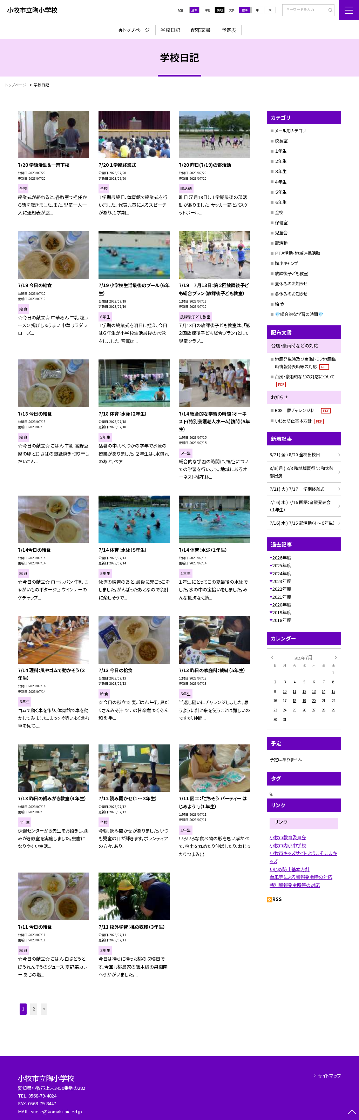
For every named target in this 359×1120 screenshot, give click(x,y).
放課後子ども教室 (291, 273)
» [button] (44, 1009)
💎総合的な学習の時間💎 (299, 314)
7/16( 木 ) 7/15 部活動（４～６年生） (302, 523)
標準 (245, 10)
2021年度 (281, 597)
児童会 (281, 233)
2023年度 (281, 581)
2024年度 (281, 573)
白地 (207, 10)
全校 (279, 212)
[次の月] (336, 657)
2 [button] (34, 1009)
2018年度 (281, 620)
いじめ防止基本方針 (298, 421)
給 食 (279, 304)
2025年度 (281, 565)
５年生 (280, 192)
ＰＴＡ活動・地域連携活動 (297, 253)
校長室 (281, 141)
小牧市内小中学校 (288, 845)
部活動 (281, 243)
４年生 (280, 182)
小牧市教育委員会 (288, 837)
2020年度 (281, 604)
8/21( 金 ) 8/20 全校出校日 (295, 454)
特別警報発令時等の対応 (295, 885)
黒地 (220, 10)
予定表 (229, 29)
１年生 (280, 151)
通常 (194, 10)
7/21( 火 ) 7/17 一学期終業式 (297, 489)
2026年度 (281, 557)
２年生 (280, 161)
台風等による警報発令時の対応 (301, 877)
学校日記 (170, 29)
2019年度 (281, 612)
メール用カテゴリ (290, 130)
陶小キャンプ (286, 263)
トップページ (136, 29)
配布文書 (201, 29)
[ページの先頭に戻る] (352, 1113)
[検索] (328, 10)
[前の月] (272, 657)
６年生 (280, 202)
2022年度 (281, 588)
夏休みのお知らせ (291, 283)
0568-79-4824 (42, 1095)
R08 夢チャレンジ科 (302, 410)
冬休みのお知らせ (291, 294)
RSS (277, 899)
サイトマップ (329, 1075)
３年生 (280, 171)
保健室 (281, 222)
